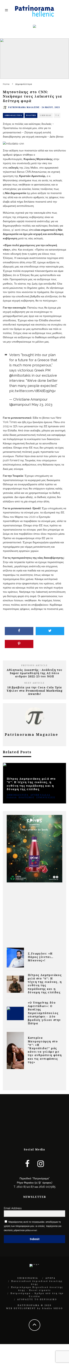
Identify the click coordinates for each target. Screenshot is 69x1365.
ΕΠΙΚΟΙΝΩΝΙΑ (27, 1278)
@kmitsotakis (20, 375)
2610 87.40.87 (25, 1186)
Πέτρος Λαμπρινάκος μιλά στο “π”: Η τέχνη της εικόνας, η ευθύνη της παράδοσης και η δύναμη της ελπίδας (45, 983)
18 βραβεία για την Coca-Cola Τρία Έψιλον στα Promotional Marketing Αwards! (35, 691)
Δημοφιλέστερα (13, 115)
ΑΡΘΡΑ (50, 1278)
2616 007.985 (47, 1186)
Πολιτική (31, 115)
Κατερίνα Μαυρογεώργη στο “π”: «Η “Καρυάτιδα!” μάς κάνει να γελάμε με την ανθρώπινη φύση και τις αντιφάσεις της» (45, 1050)
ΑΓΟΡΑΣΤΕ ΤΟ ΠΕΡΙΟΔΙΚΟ (37, 1299)
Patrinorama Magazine (24, 107)
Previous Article (34, 665)
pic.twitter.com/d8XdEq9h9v (32, 391)
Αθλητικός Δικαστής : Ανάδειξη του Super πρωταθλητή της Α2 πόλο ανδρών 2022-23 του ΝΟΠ (34, 673)
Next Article (34, 683)
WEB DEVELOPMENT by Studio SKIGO (34, 1308)
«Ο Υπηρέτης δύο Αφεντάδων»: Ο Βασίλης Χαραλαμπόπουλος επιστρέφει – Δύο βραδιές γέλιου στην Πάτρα (44, 1013)
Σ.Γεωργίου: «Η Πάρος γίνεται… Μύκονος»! (40, 957)
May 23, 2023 (42, 404)
